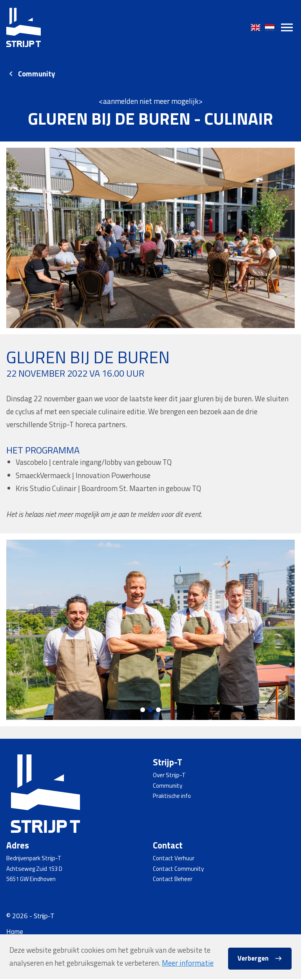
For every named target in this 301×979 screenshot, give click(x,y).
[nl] (269, 27)
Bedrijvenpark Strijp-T (34, 858)
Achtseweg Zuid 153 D (34, 868)
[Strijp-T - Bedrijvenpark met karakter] (23, 27)
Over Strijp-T (169, 775)
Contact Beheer (172, 878)
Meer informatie (188, 962)
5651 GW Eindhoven (31, 878)
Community (36, 73)
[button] (142, 709)
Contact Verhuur (173, 858)
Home (14, 931)
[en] (255, 27)
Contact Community (178, 868)
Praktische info (172, 795)
